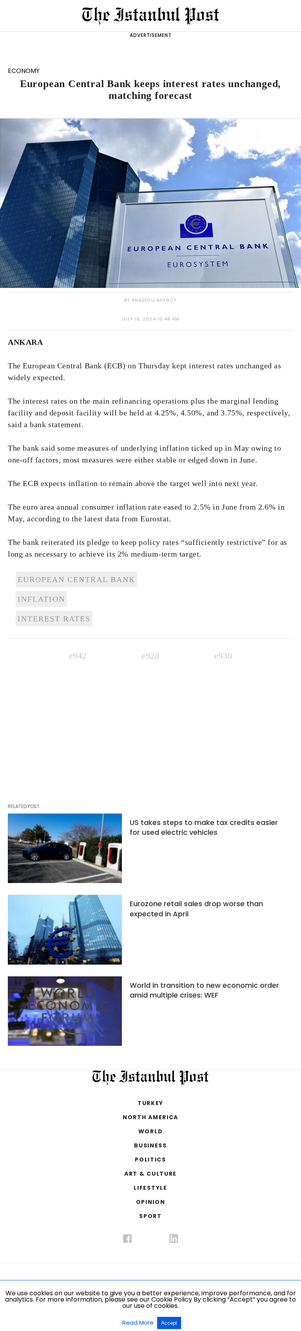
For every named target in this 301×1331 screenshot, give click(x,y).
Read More (138, 1322)
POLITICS (150, 1159)
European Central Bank (76, 579)
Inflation (41, 599)
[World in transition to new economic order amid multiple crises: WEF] (65, 1011)
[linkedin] (173, 1240)
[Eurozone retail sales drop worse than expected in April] (65, 929)
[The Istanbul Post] (150, 16)
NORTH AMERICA (150, 1117)
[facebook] (127, 1240)
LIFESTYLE (150, 1188)
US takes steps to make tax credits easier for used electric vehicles (204, 827)
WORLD (150, 1131)
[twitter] (150, 1236)
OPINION (150, 1202)
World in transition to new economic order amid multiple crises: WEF (204, 990)
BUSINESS (150, 1145)
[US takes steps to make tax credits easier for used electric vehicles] (65, 848)
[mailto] (223, 654)
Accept (169, 1323)
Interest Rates (54, 618)
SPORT (150, 1216)
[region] (150, 718)
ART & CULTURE (150, 1174)
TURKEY (150, 1103)
